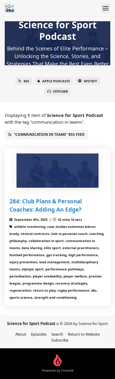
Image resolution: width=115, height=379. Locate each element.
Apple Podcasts (56, 81)
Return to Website (84, 334)
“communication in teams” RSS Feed (49, 134)
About (20, 334)
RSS (26, 81)
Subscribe (59, 340)
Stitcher (60, 91)
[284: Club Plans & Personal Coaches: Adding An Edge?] (57, 170)
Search (57, 334)
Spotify (90, 81)
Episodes (39, 334)
